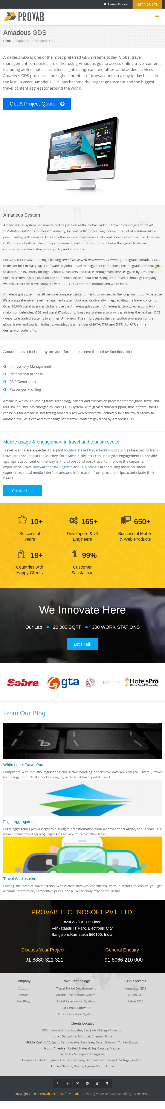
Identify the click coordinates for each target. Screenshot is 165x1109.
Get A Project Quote (33, 104)
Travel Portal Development (76, 988)
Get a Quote (147, 4)
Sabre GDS (135, 1001)
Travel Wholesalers (19, 878)
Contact (23, 995)
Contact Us (23, 491)
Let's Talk (82, 644)
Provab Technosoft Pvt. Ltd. (59, 1094)
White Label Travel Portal (24, 764)
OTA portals (89, 467)
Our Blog (23, 1001)
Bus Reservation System (76, 1014)
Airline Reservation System (76, 995)
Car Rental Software (75, 1007)
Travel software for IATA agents (47, 467)
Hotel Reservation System (76, 1001)
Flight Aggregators (19, 821)
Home (7, 41)
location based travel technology (90, 450)
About (23, 988)
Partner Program (118, 4)
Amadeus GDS (135, 988)
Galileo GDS (135, 995)
